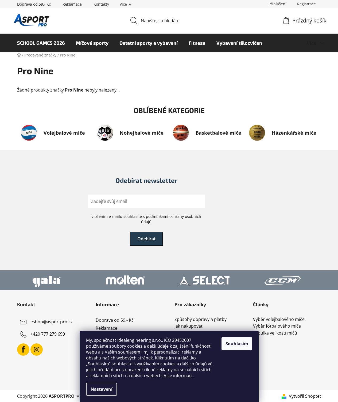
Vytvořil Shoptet (305, 396)
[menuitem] (41, 43)
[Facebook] (23, 349)
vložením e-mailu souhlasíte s (146, 219)
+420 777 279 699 (47, 334)
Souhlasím (237, 344)
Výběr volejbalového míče (279, 319)
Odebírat (146, 239)
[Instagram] (36, 349)
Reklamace (72, 4)
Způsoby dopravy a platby (200, 319)
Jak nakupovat (188, 326)
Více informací (178, 375)
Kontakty (101, 4)
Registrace (306, 3)
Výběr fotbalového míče (277, 326)
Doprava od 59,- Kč (34, 4)
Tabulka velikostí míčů (275, 333)
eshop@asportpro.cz (51, 322)
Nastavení (101, 389)
